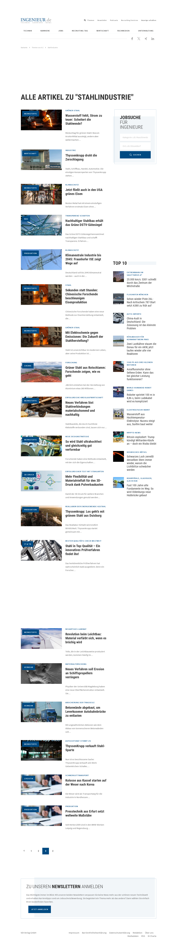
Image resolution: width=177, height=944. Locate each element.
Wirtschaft (103, 30)
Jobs (60, 30)
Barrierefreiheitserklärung (94, 932)
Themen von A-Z (37, 47)
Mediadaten (133, 936)
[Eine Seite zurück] (24, 850)
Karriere (45, 30)
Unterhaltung (145, 30)
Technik (28, 30)
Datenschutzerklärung (119, 932)
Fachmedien (123, 30)
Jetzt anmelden (39, 909)
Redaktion (137, 932)
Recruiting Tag (80, 30)
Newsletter (102, 20)
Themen (90, 20)
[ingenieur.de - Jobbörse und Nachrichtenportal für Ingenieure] (36, 20)
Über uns (149, 932)
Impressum (74, 932)
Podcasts (114, 20)
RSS (143, 936)
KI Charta (152, 936)
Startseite (24, 47)
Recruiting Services (129, 20)
